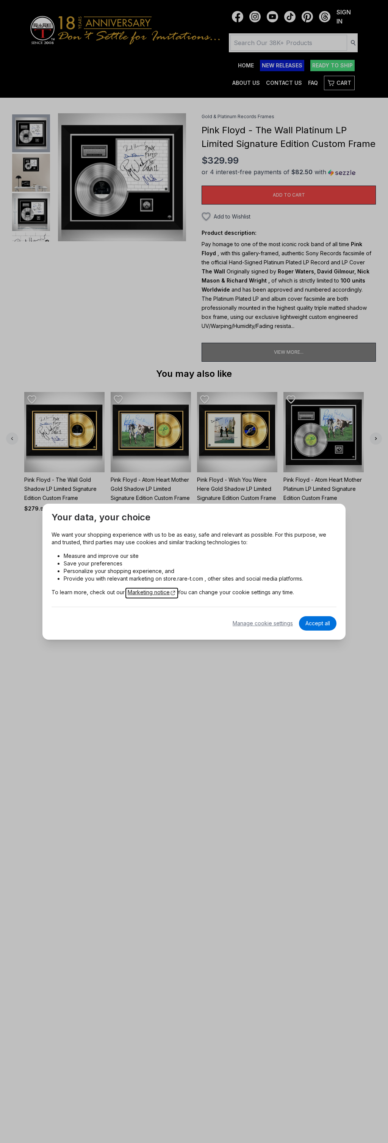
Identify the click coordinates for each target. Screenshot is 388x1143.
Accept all (317, 623)
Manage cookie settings (263, 623)
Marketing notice (149, 592)
